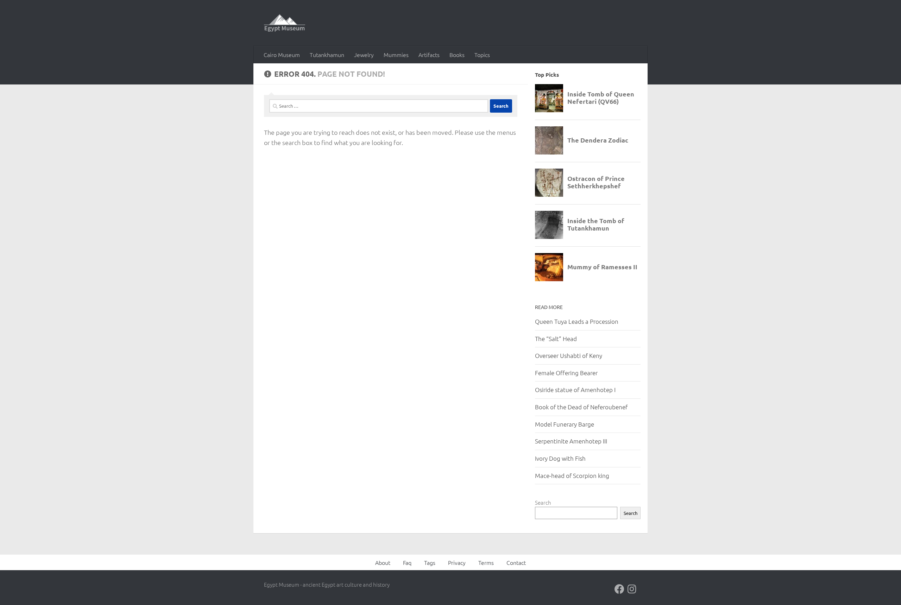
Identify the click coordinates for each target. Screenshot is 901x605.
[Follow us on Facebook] (619, 589)
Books (457, 54)
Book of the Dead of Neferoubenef (581, 407)
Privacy (457, 562)
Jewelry (364, 54)
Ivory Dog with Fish (560, 458)
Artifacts (429, 54)
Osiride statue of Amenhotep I (575, 389)
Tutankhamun (327, 54)
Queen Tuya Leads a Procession (576, 321)
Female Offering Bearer (566, 373)
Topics (482, 54)
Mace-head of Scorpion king (572, 475)
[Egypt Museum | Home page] (284, 23)
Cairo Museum (282, 54)
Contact (516, 562)
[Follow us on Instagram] (632, 589)
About (382, 562)
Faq (407, 562)
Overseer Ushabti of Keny (568, 355)
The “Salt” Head (556, 338)
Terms (486, 562)
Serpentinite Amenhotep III (571, 441)
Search (543, 502)
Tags (429, 562)
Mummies (396, 54)
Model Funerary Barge (564, 424)
